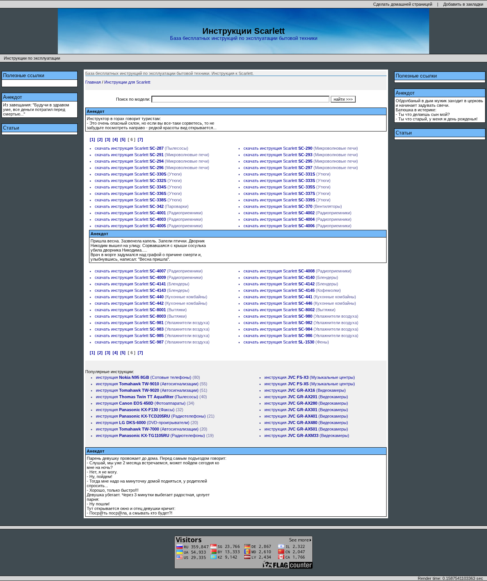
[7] (140, 139)
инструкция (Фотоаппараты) (141, 403)
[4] (115, 139)
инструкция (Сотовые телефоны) (143, 377)
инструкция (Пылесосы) (147, 396)
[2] (100, 139)
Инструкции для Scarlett (127, 82)
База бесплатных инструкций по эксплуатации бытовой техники (243, 38)
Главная (93, 82)
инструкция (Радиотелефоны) (151, 416)
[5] (123, 139)
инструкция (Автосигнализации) (147, 384)
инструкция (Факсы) (135, 409)
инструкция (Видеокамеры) (305, 390)
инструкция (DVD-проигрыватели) (142, 422)
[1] (92, 139)
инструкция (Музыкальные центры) (309, 377)
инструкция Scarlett (137, 148)
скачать (102, 148)
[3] (107, 139)
